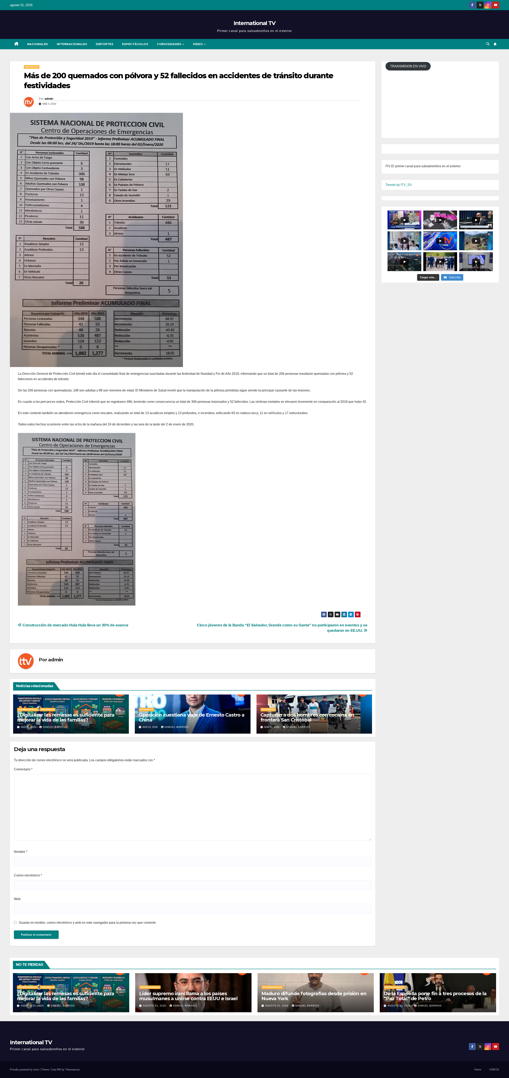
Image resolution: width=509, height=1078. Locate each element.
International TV (255, 23)
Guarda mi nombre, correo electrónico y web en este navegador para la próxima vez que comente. (87, 922)
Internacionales (72, 44)
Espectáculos (135, 44)
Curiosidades (169, 44)
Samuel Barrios (55, 727)
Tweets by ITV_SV (399, 184)
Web (17, 899)
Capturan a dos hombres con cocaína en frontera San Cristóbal (307, 717)
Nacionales (37, 44)
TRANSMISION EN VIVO (408, 66)
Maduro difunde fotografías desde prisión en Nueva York (313, 996)
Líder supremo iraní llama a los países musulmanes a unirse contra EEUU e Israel (188, 996)
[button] (488, 44)
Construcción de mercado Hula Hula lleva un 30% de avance (75, 625)
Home (477, 1069)
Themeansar (72, 1069)
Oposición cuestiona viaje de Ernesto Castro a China (191, 717)
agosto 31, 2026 (33, 1005)
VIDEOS (494, 1069)
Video (198, 44)
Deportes (104, 44)
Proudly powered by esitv (25, 1069)
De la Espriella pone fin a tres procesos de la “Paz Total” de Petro (435, 996)
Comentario (23, 769)
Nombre (20, 851)
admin (49, 98)
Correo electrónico (28, 875)
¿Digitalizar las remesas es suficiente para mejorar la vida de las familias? (65, 717)
